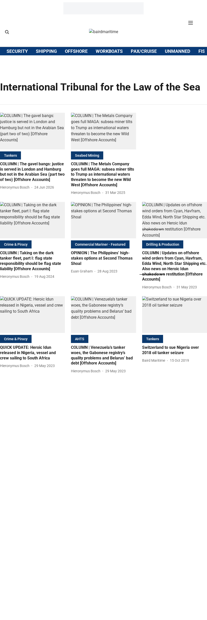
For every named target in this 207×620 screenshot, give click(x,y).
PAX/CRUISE (144, 51)
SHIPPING (46, 51)
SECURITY (17, 51)
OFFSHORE (76, 51)
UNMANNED (177, 51)
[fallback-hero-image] (32, 131)
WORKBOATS (109, 51)
